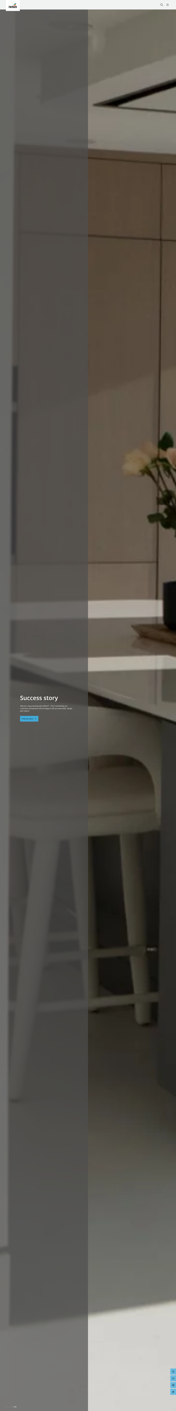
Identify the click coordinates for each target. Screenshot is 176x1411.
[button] (8, 1406)
